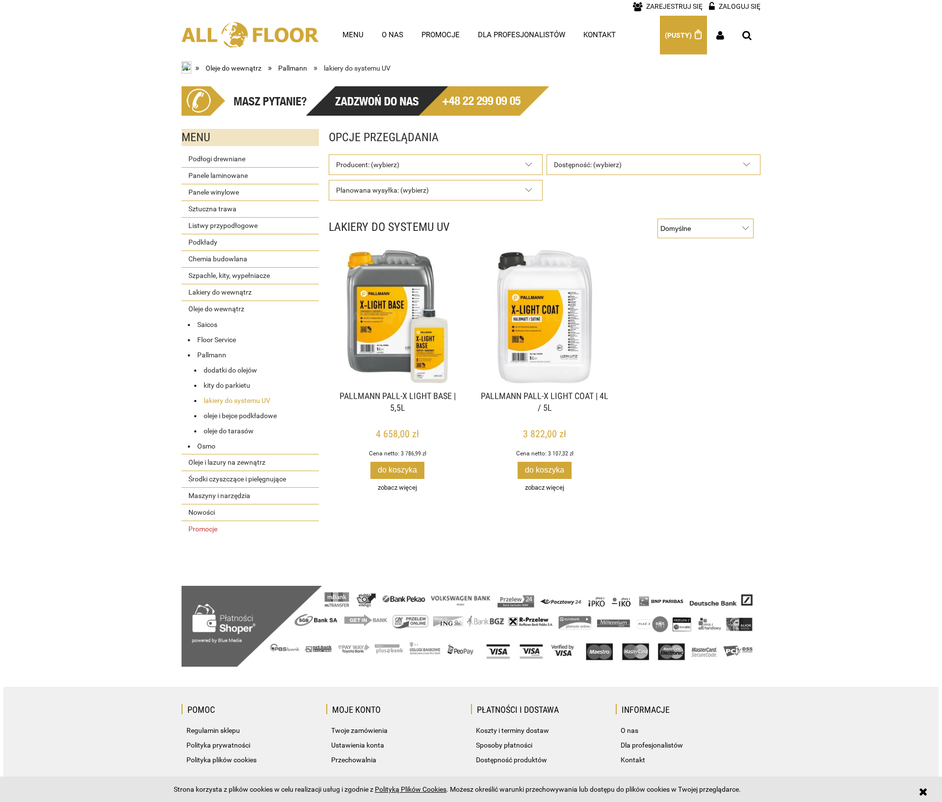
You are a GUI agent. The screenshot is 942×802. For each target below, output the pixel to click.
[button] (397, 487)
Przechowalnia (353, 760)
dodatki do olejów (230, 370)
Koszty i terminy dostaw (512, 730)
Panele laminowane (218, 175)
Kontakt (633, 760)
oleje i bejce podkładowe (240, 416)
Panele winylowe (213, 192)
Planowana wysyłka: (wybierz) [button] (382, 190)
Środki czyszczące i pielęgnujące (237, 479)
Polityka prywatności (218, 745)
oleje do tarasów (229, 431)
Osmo (206, 446)
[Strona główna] (250, 30)
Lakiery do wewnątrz (220, 292)
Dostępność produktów (511, 760)
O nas (629, 730)
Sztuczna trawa (212, 209)
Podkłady (202, 242)
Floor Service (216, 340)
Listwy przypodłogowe (223, 225)
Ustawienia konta (357, 745)
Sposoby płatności (504, 745)
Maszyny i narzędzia (219, 496)
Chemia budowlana (217, 259)
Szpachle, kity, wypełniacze (229, 275)
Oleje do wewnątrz (216, 309)
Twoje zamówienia (359, 730)
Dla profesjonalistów (652, 745)
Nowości (201, 512)
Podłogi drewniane (216, 159)
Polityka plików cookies (221, 760)
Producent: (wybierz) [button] (367, 165)
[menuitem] (353, 34)
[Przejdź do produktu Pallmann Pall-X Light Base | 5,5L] (397, 316)
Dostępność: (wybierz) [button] (588, 165)
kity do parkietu (227, 385)
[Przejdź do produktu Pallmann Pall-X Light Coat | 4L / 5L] (544, 316)
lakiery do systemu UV (237, 400)
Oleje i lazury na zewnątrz (226, 462)
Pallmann (211, 355)
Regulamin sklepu (213, 730)
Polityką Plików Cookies (410, 789)
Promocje (202, 529)
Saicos (207, 324)
